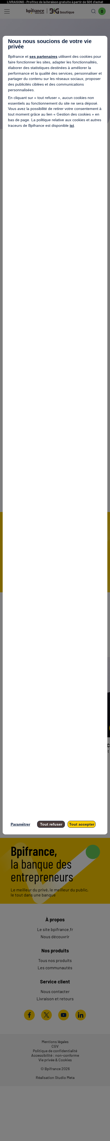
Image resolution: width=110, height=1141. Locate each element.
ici (72, 125)
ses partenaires (43, 56)
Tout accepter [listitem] (81, 824)
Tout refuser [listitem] (51, 824)
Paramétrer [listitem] (20, 824)
